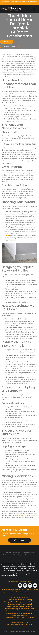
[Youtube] (35, 585)
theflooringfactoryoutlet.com (24, 515)
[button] (34, 9)
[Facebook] (20, 585)
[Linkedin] (30, 585)
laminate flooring (25, 148)
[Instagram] (25, 585)
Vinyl (7, 236)
